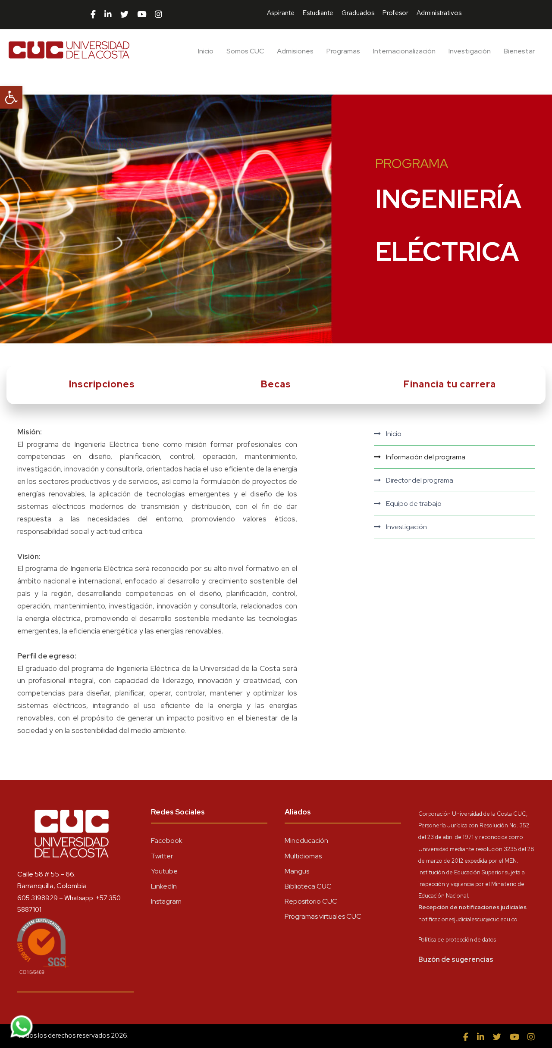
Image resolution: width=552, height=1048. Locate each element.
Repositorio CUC (311, 901)
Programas (343, 51)
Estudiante (318, 13)
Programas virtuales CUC (323, 916)
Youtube (164, 871)
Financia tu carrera (450, 384)
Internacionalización (404, 51)
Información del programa (425, 457)
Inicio (205, 51)
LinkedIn (164, 886)
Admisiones (295, 51)
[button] (11, 97)
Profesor (395, 13)
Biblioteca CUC (308, 886)
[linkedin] (108, 15)
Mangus (297, 871)
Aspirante (281, 13)
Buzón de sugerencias (455, 959)
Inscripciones (102, 384)
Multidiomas (303, 856)
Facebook (166, 840)
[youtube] (141, 15)
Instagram (166, 901)
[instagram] (158, 15)
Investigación (469, 51)
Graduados (358, 13)
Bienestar (519, 51)
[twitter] (124, 15)
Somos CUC (245, 51)
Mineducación (306, 840)
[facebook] (93, 15)
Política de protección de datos (457, 939)
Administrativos (439, 13)
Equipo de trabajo (414, 503)
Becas (276, 384)
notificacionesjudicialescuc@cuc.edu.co (468, 919)
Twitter (162, 856)
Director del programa (419, 480)
